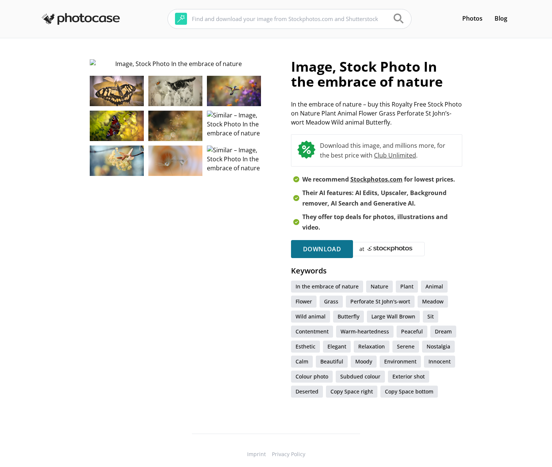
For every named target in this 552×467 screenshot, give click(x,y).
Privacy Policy (288, 454)
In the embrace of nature (327, 286)
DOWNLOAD (322, 249)
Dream (443, 331)
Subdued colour (360, 376)
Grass (331, 301)
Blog (501, 18)
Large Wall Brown (393, 316)
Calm (302, 361)
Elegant (336, 346)
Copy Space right (351, 391)
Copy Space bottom (409, 391)
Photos (472, 18)
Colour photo (312, 376)
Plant (406, 286)
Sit (430, 316)
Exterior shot (408, 376)
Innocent (439, 361)
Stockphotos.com (376, 179)
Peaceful (412, 331)
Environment (400, 361)
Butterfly (348, 316)
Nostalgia (438, 346)
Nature (379, 286)
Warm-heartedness (365, 331)
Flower (304, 301)
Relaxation (371, 346)
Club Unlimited (395, 155)
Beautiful (331, 361)
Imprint (256, 454)
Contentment (312, 331)
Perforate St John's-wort (380, 301)
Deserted (307, 391)
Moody (363, 361)
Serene (406, 346)
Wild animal (311, 316)
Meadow (432, 301)
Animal (434, 286)
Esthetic (305, 346)
